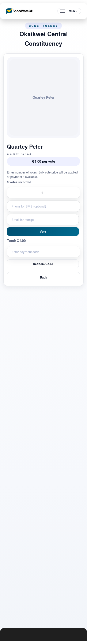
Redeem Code (43, 264)
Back (43, 277)
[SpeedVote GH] (19, 11)
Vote (43, 231)
